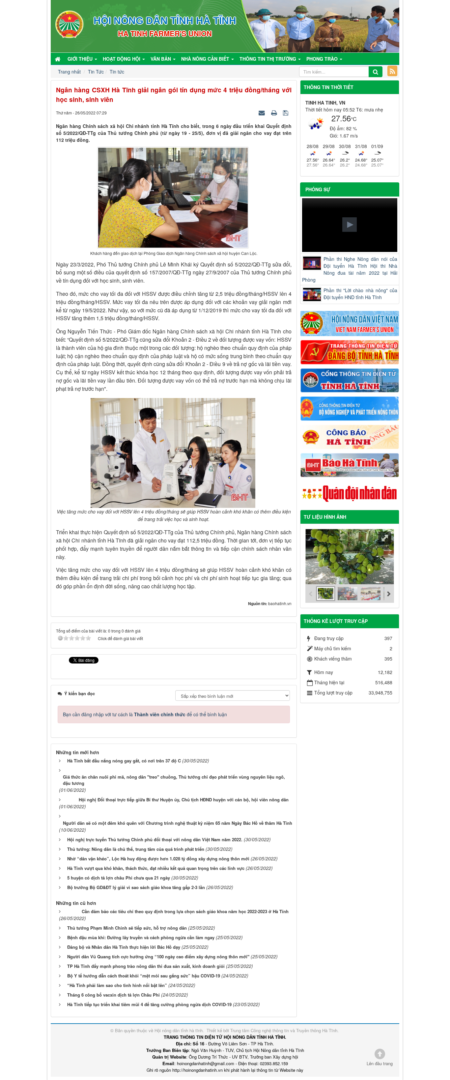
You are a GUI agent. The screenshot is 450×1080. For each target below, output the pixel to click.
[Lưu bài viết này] (286, 112)
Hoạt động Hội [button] (122, 58)
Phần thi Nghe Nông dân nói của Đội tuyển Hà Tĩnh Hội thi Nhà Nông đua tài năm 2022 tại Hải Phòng (350, 269)
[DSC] (350, 351)
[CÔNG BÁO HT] (350, 436)
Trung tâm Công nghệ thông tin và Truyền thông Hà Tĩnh (283, 1030)
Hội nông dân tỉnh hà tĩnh (179, 1030)
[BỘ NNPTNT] (350, 408)
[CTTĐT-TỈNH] (350, 379)
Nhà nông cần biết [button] (206, 58)
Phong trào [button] (322, 58)
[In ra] (274, 112)
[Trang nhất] (58, 59)
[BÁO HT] (350, 464)
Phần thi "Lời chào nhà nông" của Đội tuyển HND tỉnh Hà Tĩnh (360, 293)
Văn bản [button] (161, 58)
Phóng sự (317, 189)
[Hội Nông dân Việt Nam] (350, 323)
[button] (349, 224)
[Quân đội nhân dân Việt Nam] (350, 493)
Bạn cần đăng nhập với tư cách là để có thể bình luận (145, 714)
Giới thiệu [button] (81, 58)
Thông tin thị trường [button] (268, 58)
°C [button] (354, 119)
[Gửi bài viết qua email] (263, 112)
